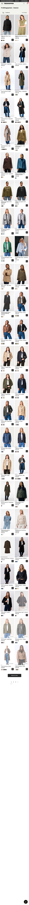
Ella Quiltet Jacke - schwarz (20, 639)
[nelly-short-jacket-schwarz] (18, 315)
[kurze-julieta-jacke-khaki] (18, 588)
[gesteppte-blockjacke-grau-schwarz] (1, 233)
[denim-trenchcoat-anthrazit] (15, 561)
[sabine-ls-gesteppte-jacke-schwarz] (2, 205)
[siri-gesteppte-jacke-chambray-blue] (15, 261)
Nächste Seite (14, 675)
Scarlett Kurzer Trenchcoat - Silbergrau (20, 531)
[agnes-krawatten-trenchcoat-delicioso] (1, 561)
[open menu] (2, 4)
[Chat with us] (26, 902)
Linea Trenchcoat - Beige (6, 91)
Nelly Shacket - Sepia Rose (6, 64)
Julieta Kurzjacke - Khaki (20, 666)
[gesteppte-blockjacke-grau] (2, 233)
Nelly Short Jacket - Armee (20, 312)
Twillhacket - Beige (18, 421)
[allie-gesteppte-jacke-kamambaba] (15, 506)
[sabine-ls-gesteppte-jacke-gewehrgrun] (1, 205)
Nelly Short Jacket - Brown (6, 340)
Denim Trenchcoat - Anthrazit (21, 558)
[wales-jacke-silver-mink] (1, 288)
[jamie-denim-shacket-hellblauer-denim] (1, 534)
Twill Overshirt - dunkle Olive (6, 421)
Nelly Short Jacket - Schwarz (20, 340)
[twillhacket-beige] (15, 424)
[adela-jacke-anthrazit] (2, 615)
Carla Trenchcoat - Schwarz (20, 118)
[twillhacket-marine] (16, 424)
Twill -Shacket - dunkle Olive (6, 639)
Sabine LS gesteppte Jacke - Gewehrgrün (6, 202)
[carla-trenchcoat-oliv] (5, 122)
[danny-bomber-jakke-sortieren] (15, 615)
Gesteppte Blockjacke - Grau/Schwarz (5, 230)
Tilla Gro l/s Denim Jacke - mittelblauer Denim (20, 174)
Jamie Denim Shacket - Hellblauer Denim (5, 531)
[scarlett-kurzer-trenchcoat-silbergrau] (15, 534)
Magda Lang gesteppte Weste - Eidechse (21, 37)
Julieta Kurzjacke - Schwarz (20, 585)
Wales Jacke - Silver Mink (6, 285)
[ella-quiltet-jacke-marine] (1, 451)
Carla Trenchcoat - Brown (6, 666)
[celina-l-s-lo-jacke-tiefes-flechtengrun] (15, 150)
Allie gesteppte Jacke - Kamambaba (19, 503)
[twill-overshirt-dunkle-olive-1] (15, 397)
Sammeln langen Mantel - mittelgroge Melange (6, 313)
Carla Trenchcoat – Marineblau (7, 118)
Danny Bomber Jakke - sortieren (21, 612)
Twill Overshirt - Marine (19, 394)
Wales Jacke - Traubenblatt (20, 285)
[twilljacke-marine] (1, 370)
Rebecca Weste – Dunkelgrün (21, 91)
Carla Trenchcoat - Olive (20, 475)
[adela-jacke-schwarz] (1, 615)
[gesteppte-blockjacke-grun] (3, 233)
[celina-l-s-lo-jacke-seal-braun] (16, 150)
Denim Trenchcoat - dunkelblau (7, 585)
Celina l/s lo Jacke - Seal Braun (7, 173)
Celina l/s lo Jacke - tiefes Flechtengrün (20, 146)
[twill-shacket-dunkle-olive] (18, 424)
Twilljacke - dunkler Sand (6, 367)
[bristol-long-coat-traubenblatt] (1, 505)
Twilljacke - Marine (18, 367)
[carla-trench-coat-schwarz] (3, 122)
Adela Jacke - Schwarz (5, 612)
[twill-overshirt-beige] (16, 397)
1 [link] (11, 682)
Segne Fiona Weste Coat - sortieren (6, 37)
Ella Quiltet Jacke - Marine (6, 448)
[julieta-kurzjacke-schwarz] (15, 588)
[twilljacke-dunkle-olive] (3, 370)
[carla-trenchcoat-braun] (6, 122)
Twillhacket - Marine (19, 448)
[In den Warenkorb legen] (13, 40)
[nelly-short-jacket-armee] (15, 315)
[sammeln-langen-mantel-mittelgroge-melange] (1, 316)
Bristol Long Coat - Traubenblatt (7, 502)
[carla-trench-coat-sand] (2, 122)
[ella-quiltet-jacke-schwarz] (2, 451)
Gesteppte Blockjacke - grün (6, 257)
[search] (24, 3)
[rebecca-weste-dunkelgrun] (15, 94)
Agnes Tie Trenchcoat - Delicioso (7, 558)
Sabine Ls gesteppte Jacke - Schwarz (20, 202)
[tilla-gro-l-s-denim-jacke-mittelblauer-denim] (15, 178)
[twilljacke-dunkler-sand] (2, 370)
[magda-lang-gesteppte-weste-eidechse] (15, 40)
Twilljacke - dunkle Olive (5, 394)
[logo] (9, 3)
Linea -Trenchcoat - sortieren (20, 64)
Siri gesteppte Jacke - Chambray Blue (21, 258)
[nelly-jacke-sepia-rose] (1, 67)
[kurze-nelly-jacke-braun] (16, 315)
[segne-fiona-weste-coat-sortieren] (1, 40)
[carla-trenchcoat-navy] (1, 122)
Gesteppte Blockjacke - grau (20, 229)
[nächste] (18, 682)
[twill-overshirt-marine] (18, 397)
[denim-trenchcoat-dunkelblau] (16, 561)
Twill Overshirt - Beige (5, 475)
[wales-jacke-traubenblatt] (2, 288)
